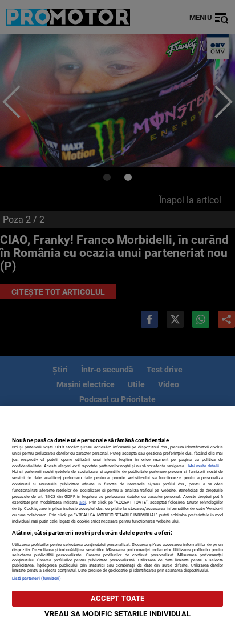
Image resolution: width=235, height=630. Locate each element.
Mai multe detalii (203, 465)
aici (82, 502)
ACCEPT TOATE (118, 598)
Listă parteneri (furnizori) (37, 578)
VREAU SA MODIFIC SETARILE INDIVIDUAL (117, 613)
